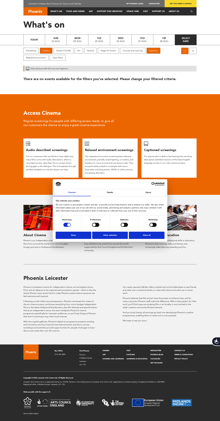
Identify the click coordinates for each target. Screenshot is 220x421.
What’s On (56, 11)
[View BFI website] (113, 402)
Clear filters (57, 57)
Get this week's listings (180, 4)
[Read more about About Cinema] (49, 217)
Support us (158, 11)
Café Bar (130, 355)
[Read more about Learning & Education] (171, 217)
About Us (174, 11)
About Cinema (34, 235)
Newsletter (154, 4)
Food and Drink (75, 11)
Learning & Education (136, 359)
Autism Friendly (63, 50)
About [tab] (148, 192)
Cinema (46, 50)
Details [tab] (110, 192)
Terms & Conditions (183, 355)
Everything (31, 50)
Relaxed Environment (36, 57)
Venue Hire (132, 11)
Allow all (146, 235)
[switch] (95, 225)
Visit (145, 11)
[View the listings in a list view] (193, 51)
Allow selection (110, 235)
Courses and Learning (133, 50)
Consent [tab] (72, 192)
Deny (73, 235)
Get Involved (156, 363)
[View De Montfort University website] (85, 402)
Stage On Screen (108, 50)
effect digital (33, 413)
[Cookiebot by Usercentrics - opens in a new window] (153, 184)
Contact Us (179, 350)
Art (91, 11)
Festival (90, 50)
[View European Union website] (149, 402)
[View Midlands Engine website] (181, 402)
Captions (153, 50)
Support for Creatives (109, 11)
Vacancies (155, 359)
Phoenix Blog (156, 355)
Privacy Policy (181, 359)
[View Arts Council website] (54, 402)
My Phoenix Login (134, 4)
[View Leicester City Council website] (27, 402)
